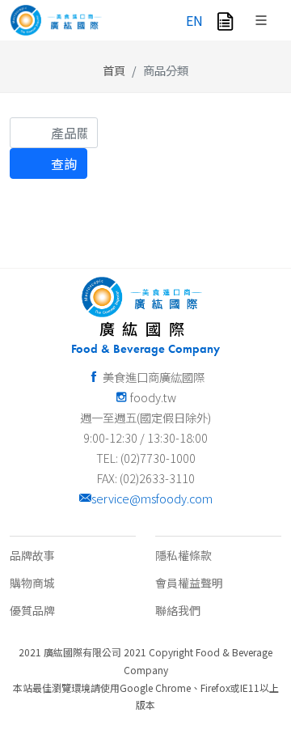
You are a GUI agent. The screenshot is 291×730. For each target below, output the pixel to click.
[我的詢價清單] (225, 20)
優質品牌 (32, 610)
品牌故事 (32, 555)
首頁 (114, 70)
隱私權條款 (183, 555)
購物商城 (32, 583)
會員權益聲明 (189, 583)
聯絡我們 (177, 610)
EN (194, 20)
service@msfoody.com (152, 498)
